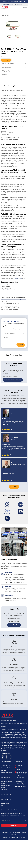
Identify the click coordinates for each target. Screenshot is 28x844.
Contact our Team (18, 278)
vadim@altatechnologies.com (11, 289)
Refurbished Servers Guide (6, 800)
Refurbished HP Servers (6, 772)
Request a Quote (6, 60)
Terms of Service (5, 803)
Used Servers (9, 13)
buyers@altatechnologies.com (12, 379)
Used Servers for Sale (6, 767)
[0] (23, 7)
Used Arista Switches (6, 792)
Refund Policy (22, 837)
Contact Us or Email (14, 625)
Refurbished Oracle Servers (5, 786)
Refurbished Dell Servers (6, 775)
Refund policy (4, 805)
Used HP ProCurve (5, 797)
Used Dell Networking (6, 794)
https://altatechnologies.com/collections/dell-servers (13, 299)
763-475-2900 (20, 765)
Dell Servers (17, 13)
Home (2, 13)
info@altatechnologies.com (21, 769)
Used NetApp (4, 789)
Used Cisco (3, 770)
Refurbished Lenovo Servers (5, 778)
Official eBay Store (5, 765)
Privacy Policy (14, 837)
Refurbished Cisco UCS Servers (6, 782)
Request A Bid (14, 486)
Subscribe (13, 825)
